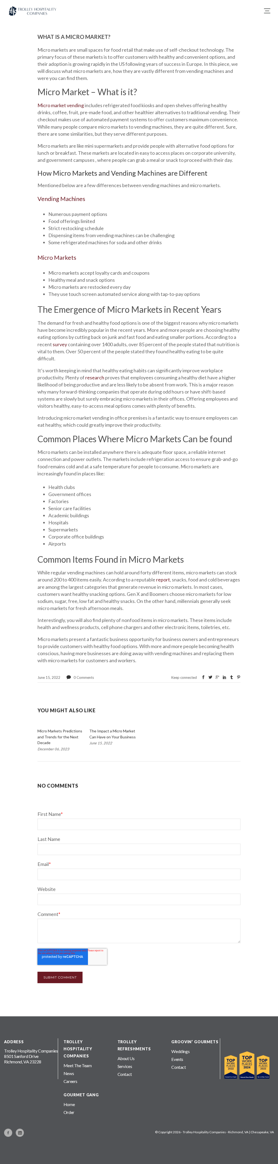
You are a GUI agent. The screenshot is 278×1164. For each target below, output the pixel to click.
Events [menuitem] (177, 1059)
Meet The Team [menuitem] (78, 1065)
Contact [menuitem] (125, 1074)
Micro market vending (60, 105)
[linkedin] (224, 677)
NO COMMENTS (57, 786)
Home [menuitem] (69, 1104)
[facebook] (203, 677)
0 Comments (84, 677)
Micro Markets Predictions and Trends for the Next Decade (59, 737)
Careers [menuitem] (70, 1081)
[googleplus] (217, 677)
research (94, 377)
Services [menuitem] (125, 1066)
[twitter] (210, 677)
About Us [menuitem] (126, 1058)
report (163, 580)
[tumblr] (231, 677)
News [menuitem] (69, 1073)
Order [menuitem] (69, 1112)
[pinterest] (239, 677)
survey (60, 344)
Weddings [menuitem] (180, 1051)
